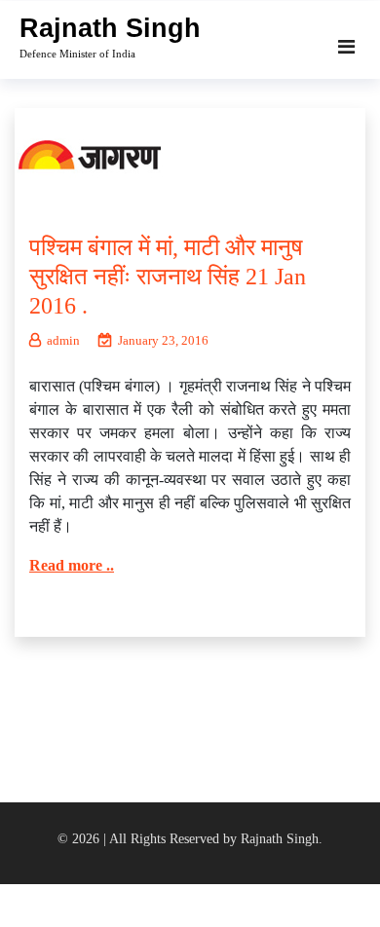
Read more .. (71, 565)
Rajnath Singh (110, 28)
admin (63, 340)
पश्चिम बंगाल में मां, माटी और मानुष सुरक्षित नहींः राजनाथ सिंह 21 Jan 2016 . (167, 276)
